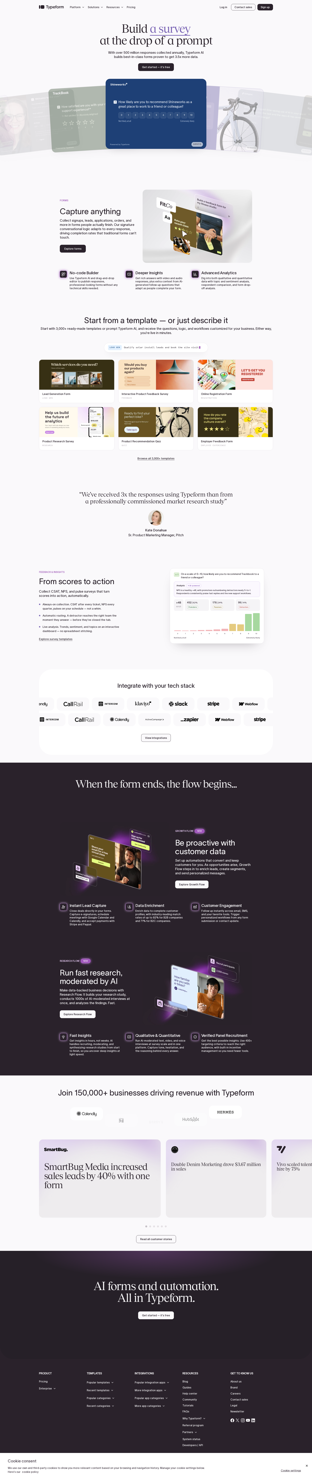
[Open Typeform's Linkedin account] (253, 1420)
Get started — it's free (156, 67)
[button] (78, 7)
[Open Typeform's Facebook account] (232, 1420)
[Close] (306, 1465)
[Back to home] (51, 7)
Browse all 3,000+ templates (156, 458)
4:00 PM (286, 131)
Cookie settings (291, 1470)
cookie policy (30, 1471)
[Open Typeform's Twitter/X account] (238, 1420)
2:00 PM (287, 125)
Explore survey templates (55, 639)
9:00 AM (288, 119)
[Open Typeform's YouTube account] (248, 1420)
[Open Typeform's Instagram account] (243, 1420)
